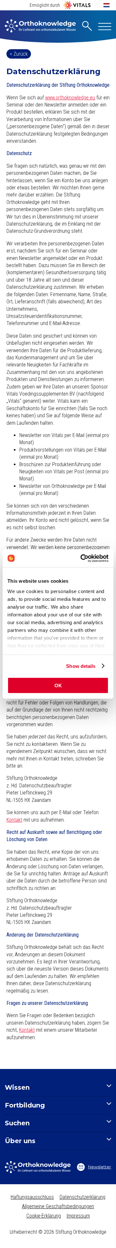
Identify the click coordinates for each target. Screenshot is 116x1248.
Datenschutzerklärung (82, 1197)
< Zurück (19, 54)
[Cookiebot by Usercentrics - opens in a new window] (82, 558)
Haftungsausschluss (32, 1197)
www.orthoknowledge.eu (70, 98)
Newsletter (99, 1166)
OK (58, 685)
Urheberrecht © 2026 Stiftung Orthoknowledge (58, 1232)
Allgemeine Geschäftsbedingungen (58, 1206)
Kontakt (14, 820)
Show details (80, 666)
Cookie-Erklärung (43, 1216)
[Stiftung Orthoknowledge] (40, 26)
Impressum (78, 1216)
